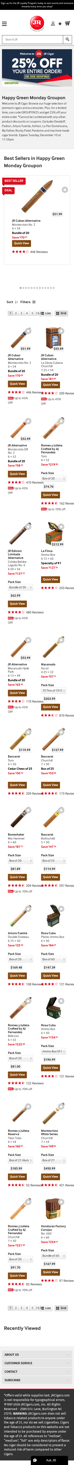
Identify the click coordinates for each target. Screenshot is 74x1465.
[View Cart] (67, 23)
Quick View (21, 243)
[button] (49, 1460)
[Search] (67, 39)
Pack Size (47, 473)
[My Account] (53, 23)
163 (38, 313)
